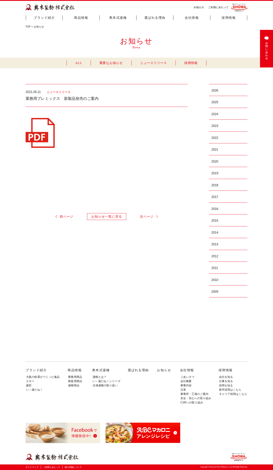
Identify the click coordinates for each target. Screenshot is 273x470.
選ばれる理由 (155, 17)
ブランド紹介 (44, 17)
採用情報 (229, 17)
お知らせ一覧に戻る (106, 216)
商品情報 (81, 17)
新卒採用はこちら (230, 389)
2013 (214, 244)
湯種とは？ (100, 376)
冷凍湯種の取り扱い (105, 385)
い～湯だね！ (34, 389)
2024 (214, 114)
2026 (214, 90)
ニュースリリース (153, 63)
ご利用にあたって (218, 7)
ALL (78, 63)
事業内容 (186, 385)
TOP (27, 26)
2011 (214, 268)
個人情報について (73, 467)
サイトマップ (32, 467)
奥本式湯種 (118, 17)
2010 (214, 280)
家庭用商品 (75, 381)
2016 (214, 209)
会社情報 (192, 17)
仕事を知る (226, 381)
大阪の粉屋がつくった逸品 (43, 376)
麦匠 (29, 385)
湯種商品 (73, 385)
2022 (214, 138)
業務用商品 (75, 376)
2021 (214, 149)
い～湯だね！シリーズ (107, 381)
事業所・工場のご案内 (194, 394)
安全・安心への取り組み (195, 398)
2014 (214, 232)
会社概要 (186, 381)
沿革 (183, 389)
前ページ (66, 216)
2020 (214, 161)
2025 (214, 102)
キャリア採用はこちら (233, 394)
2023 (214, 126)
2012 (214, 256)
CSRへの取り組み (191, 402)
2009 (214, 291)
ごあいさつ (187, 376)
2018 (214, 185)
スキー (30, 381)
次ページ (147, 216)
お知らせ (199, 7)
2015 (214, 220)
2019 (214, 173)
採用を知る (226, 385)
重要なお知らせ (111, 63)
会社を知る (226, 376)
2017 (214, 197)
